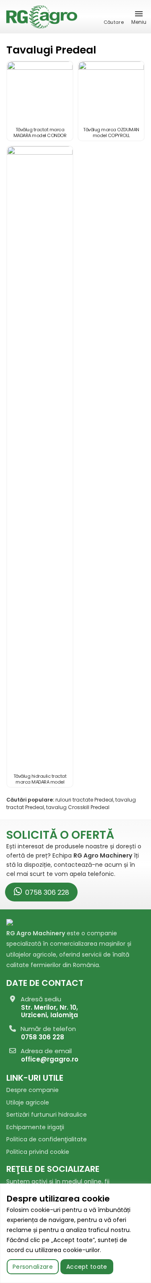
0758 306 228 (46, 892)
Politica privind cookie (37, 1152)
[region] (75, 1233)
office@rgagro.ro (49, 1059)
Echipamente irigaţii (35, 1127)
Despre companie (32, 1090)
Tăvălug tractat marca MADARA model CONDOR (40, 132)
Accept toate (86, 1267)
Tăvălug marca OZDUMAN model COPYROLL (111, 132)
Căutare (114, 22)
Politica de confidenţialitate (46, 1139)
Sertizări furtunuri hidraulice (46, 1114)
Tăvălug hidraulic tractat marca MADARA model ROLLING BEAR (40, 782)
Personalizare (33, 1267)
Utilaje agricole (27, 1102)
